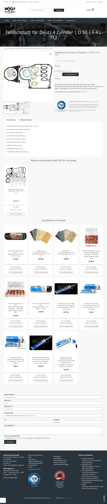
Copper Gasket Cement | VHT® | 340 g (15, 255)
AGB (29, 457)
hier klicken (83, 92)
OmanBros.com (67, 498)
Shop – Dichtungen (19, 20)
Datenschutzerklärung (12, 436)
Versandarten (32, 465)
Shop (5, 48)
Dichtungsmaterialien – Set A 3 (41, 255)
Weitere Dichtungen (60, 462)
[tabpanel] (53, 139)
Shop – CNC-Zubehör (55, 20)
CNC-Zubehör (58, 458)
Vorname (7, 400)
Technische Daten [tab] (26, 120)
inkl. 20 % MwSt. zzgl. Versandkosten (15, 268)
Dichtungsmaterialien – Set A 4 (66, 255)
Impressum (32, 459)
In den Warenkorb (70, 74)
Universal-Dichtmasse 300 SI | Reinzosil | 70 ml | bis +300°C (15, 361)
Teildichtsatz (18, 48)
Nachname (8, 406)
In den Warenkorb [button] (16, 214)
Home (7, 20)
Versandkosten (68, 71)
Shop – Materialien (37, 20)
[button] (50, 54)
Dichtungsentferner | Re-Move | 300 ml (41, 308)
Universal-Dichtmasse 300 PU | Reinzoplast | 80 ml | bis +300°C (91, 307)
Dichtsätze (11, 48)
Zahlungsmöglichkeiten (35, 463)
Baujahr (56, 419)
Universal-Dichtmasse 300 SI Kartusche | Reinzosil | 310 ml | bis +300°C (40, 361)
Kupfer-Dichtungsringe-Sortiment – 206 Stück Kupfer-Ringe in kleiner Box (15, 310)
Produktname (8, 413)
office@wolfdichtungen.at (75, 111)
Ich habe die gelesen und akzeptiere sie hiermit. (28, 438)
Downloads (70, 20)
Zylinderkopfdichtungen (61, 464)
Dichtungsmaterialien (60, 460)
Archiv (30, 467)
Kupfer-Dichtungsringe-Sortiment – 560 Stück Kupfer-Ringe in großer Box (91, 255)
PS (5, 419)
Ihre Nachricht (9, 425)
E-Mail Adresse (9, 394)
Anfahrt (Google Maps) (10, 478)
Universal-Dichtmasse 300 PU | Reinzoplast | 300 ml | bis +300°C (66, 307)
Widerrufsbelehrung (34, 461)
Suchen (58, 10)
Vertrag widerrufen (34, 469)
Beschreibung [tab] (10, 120)
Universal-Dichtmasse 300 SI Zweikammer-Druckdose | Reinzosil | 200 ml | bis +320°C (66, 364)
